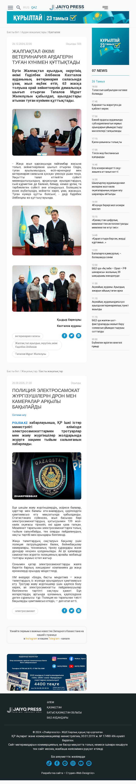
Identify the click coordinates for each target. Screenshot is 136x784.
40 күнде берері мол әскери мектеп (108, 205)
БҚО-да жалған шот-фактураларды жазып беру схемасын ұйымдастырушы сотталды (108, 324)
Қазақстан (54, 707)
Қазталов (54, 32)
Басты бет (13, 32)
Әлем (50, 702)
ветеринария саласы (27, 336)
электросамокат (25, 611)
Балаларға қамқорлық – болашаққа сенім (106, 254)
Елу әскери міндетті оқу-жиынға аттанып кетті (106, 168)
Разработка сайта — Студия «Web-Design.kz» (68, 773)
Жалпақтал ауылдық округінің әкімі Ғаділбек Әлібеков (36, 345)
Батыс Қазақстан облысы (64, 712)
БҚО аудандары (57, 717)
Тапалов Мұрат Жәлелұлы (30, 354)
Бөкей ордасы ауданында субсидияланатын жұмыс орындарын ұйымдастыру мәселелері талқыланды (107, 123)
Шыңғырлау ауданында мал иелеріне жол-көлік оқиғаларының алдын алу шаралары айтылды (108, 186)
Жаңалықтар (29, 371)
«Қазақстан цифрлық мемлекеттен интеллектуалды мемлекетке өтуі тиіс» (110, 222)
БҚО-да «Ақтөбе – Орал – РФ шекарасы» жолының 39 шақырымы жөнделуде (109, 270)
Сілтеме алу (19, 415)
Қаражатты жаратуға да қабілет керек (106, 105)
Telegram (54, 638)
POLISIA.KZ (20, 423)
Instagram (32, 638)
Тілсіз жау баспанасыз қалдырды (105, 153)
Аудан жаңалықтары (33, 32)
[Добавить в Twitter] (71, 336)
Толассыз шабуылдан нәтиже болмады (109, 90)
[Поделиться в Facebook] (64, 336)
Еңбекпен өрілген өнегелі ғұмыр (107, 343)
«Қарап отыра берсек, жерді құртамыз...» (108, 239)
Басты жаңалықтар (51, 371)
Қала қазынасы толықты (107, 140)
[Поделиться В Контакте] (78, 336)
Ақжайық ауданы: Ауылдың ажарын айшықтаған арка (108, 287)
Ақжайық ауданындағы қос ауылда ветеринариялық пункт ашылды (110, 304)
